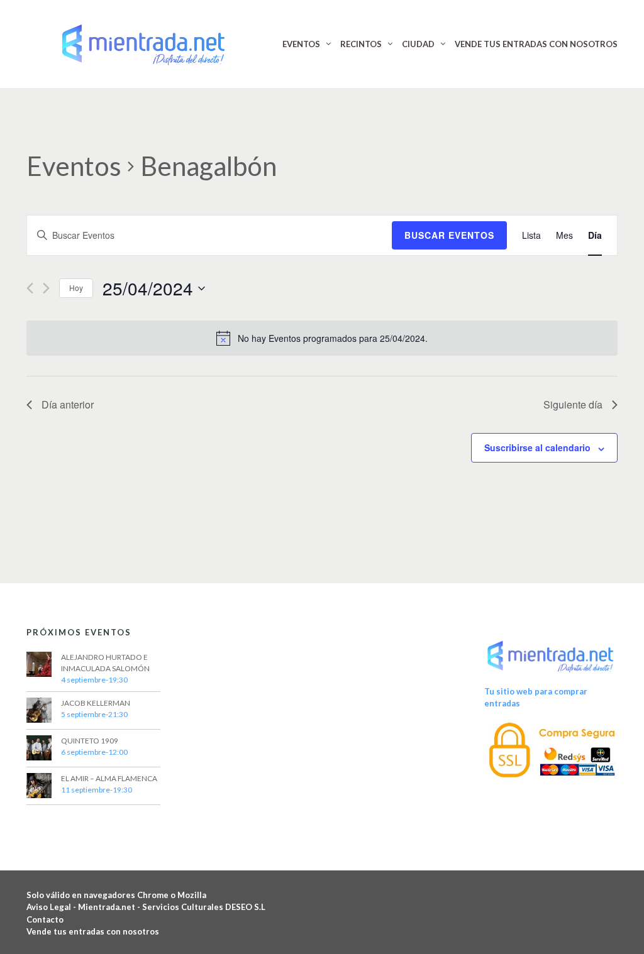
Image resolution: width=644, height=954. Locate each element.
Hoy (76, 287)
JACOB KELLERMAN (95, 703)
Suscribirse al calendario (537, 447)
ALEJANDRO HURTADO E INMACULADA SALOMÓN (105, 662)
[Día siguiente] (46, 288)
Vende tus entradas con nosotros (92, 931)
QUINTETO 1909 (89, 740)
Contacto (45, 919)
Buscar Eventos (449, 235)
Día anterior (68, 404)
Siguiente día (572, 404)
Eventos (73, 166)
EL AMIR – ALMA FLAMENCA (109, 778)
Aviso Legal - (52, 907)
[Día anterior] (29, 288)
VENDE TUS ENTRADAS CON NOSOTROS (536, 44)
